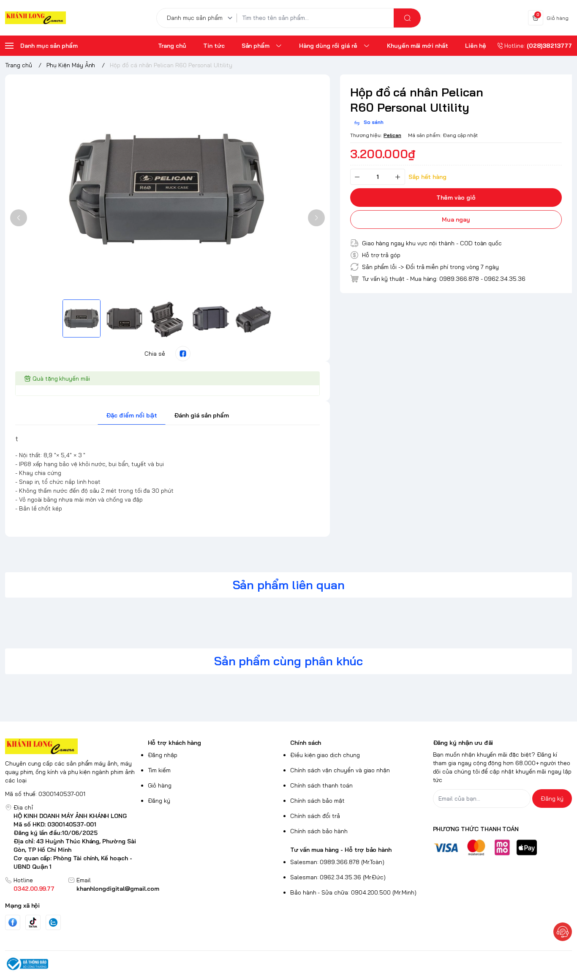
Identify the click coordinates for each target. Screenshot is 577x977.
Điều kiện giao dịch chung (325, 755)
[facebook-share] (183, 353)
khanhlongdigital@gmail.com (117, 888)
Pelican (392, 135)
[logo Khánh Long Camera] (74, 746)
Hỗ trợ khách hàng (174, 742)
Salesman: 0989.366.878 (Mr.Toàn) (337, 862)
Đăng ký (159, 800)
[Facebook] (12, 922)
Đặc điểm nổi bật (131, 415)
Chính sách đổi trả (315, 816)
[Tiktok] (33, 922)
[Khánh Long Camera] (35, 18)
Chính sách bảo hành (319, 831)
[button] (18, 217)
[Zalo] (53, 922)
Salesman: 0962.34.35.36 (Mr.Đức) (338, 877)
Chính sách (305, 742)
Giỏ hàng (160, 785)
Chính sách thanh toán (321, 785)
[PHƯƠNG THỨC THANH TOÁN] (502, 847)
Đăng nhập (163, 755)
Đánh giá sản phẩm (201, 415)
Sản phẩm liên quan (289, 584)
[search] (407, 17)
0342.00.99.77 (34, 888)
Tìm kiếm (159, 770)
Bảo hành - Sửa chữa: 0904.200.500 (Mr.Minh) (353, 892)
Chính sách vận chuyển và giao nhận (340, 770)
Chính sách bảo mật (317, 800)
